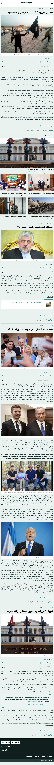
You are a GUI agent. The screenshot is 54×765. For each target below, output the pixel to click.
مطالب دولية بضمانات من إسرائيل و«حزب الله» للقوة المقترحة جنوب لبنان (28, 302)
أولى (46, 320)
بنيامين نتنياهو (43, 601)
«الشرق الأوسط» (45, 58)
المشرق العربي (40, 8)
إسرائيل (22, 601)
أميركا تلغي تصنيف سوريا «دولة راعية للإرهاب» (41, 169)
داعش (38, 130)
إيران (37, 320)
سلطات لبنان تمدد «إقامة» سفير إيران (35, 226)
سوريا (27, 130)
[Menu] (52, 3)
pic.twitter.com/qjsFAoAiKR (34, 701)
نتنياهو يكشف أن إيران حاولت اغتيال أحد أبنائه (30, 329)
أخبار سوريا (44, 130)
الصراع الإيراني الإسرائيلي (32, 601)
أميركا (32, 735)
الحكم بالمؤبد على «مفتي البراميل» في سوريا (15, 216)
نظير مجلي (46, 372)
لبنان (41, 320)
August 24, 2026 (27, 704)
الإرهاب (32, 130)
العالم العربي (50, 8)
